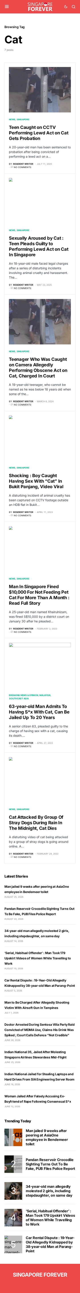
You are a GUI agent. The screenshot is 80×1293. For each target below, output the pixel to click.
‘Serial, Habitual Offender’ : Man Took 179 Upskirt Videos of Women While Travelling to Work (37, 958)
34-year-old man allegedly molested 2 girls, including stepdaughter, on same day (49, 1190)
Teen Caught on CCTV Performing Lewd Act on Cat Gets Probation (38, 133)
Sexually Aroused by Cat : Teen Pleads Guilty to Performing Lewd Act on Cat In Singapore (38, 246)
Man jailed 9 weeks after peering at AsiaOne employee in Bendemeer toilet (47, 1137)
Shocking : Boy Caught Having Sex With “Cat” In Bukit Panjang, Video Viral (36, 481)
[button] (6, 6)
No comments (22, 167)
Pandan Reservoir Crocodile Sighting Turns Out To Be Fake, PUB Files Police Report (50, 1164)
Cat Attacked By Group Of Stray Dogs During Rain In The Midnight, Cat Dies (36, 823)
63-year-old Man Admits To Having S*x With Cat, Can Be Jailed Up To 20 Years (39, 712)
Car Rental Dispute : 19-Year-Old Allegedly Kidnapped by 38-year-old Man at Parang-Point (50, 1244)
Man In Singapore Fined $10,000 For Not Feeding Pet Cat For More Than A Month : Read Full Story (39, 595)
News (12, 119)
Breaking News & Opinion (23, 695)
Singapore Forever (40, 1275)
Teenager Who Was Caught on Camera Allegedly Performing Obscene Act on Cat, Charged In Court (38, 368)
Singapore (23, 119)
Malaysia (44, 695)
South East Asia (18, 698)
